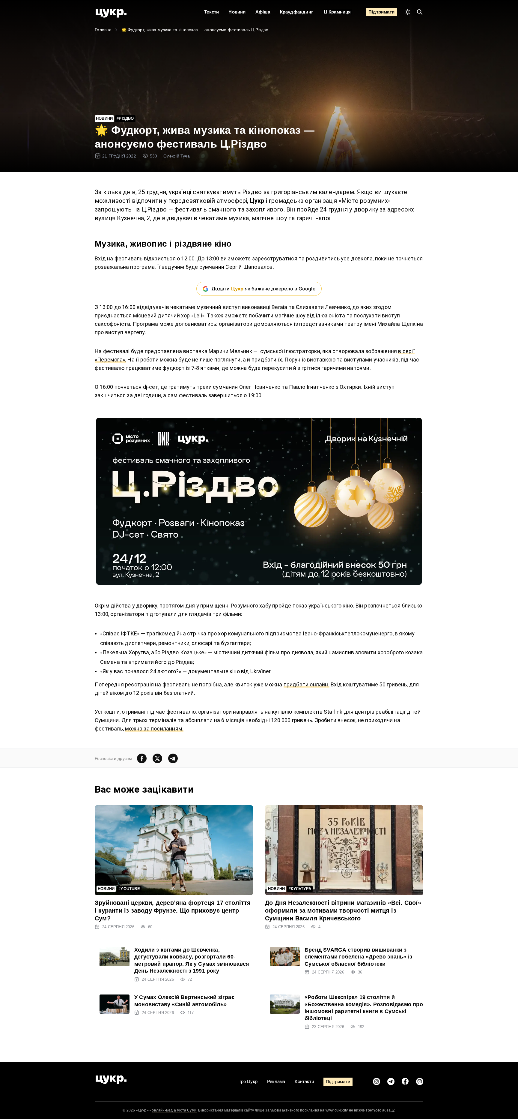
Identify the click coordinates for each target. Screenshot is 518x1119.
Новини (237, 11)
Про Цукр (247, 1081)
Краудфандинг (296, 11)
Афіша (262, 11)
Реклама (276, 1081)
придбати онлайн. (306, 684)
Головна (103, 29)
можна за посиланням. (154, 728)
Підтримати (381, 11)
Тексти (211, 11)
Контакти (304, 1081)
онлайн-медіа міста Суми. (174, 1110)
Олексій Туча (176, 156)
